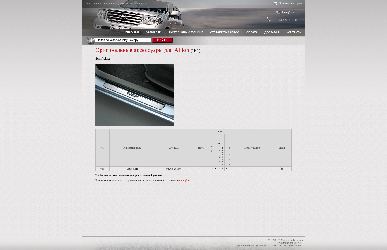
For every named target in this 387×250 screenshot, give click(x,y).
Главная (132, 32)
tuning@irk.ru (289, 12)
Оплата (251, 32)
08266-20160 (173, 168)
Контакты (294, 32)
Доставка (272, 32)
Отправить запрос (224, 32)
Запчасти (153, 32)
